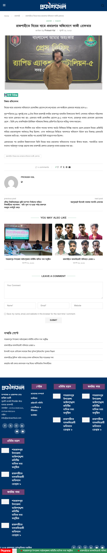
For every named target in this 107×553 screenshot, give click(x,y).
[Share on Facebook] (61, 167)
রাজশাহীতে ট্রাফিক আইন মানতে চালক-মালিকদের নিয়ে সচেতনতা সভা (29, 357)
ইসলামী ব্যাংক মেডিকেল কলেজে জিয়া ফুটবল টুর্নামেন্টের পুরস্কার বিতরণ (29, 351)
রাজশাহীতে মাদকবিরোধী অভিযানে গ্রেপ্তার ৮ (79, 259)
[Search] (102, 5)
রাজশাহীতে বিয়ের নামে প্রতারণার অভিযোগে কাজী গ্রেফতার (22, 156)
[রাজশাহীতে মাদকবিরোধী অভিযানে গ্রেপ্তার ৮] (79, 240)
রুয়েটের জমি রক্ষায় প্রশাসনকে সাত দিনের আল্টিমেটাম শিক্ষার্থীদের (27, 363)
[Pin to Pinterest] (66, 167)
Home (6, 16)
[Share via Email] (69, 167)
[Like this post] (58, 167)
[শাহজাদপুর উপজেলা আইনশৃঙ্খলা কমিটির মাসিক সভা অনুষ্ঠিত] (28, 240)
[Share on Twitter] (64, 167)
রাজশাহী (17, 16)
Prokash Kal (50, 30)
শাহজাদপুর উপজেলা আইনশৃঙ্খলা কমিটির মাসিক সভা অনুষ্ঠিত (28, 259)
